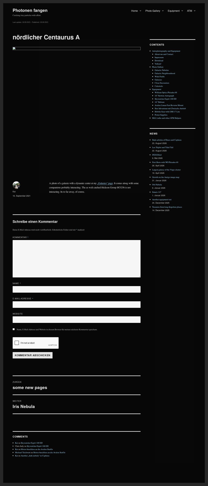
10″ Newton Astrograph (164, 95)
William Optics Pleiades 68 (166, 92)
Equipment (174, 10)
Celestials (159, 86)
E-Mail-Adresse (23, 298)
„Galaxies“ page (105, 183)
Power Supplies (161, 114)
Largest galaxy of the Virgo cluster (166, 169)
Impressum (159, 57)
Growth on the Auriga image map (165, 177)
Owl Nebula (157, 184)
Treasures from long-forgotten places (167, 207)
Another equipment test (161, 199)
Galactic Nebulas (162, 70)
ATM (189, 10)
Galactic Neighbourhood (165, 73)
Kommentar (21, 237)
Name (17, 283)
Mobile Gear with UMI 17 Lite (167, 111)
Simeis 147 (156, 192)
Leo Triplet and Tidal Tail (162, 147)
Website (18, 313)
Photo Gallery (152, 10)
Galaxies (158, 79)
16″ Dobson (159, 102)
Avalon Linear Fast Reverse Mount (169, 105)
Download (159, 60)
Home (134, 10)
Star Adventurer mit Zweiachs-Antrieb (170, 108)
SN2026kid (157, 154)
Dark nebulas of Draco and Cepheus (167, 139)
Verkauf (158, 63)
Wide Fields (160, 76)
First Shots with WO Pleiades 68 (165, 162)
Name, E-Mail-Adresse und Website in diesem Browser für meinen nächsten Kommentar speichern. (57, 329)
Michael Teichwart (22, 452)
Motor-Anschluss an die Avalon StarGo (37, 449)
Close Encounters (162, 82)
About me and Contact (164, 54)
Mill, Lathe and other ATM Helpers (166, 118)
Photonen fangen (30, 10)
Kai (14, 191)
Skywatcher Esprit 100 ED (31, 442)
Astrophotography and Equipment (166, 51)
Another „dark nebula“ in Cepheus (35, 455)
